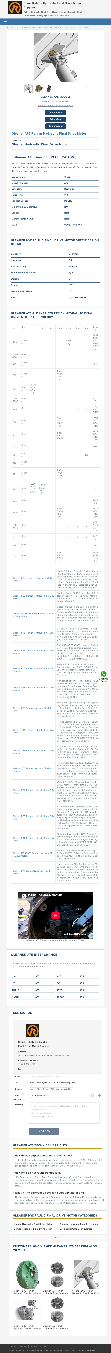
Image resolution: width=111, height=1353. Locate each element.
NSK (14, 976)
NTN (14, 983)
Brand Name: (18, 177)
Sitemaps (42, 1347)
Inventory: (17, 195)
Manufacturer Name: (23, 219)
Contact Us (23, 1347)
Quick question (17, 1097)
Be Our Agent (55, 126)
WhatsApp (55, 119)
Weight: (15, 279)
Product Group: (20, 201)
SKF (58, 976)
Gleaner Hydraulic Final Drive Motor (38, 27)
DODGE (60, 997)
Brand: (15, 213)
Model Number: (20, 183)
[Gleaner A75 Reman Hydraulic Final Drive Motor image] (55, 57)
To (16, 1083)
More (56, 1237)
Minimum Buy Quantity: (24, 207)
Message (18, 1104)
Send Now (44, 1131)
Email (17, 1076)
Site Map (33, 1347)
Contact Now (55, 112)
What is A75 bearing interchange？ (55, 105)
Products (18, 27)
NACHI (15, 997)
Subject (18, 1089)
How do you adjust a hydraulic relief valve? (43, 1156)
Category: (17, 189)
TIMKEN (16, 990)
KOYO (59, 990)
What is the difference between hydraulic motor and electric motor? (51, 1193)
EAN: (14, 225)
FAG (58, 983)
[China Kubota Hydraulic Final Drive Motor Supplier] (14, 7)
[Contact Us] (104, 677)
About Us (11, 1347)
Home (9, 27)
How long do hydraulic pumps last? (38, 1173)
